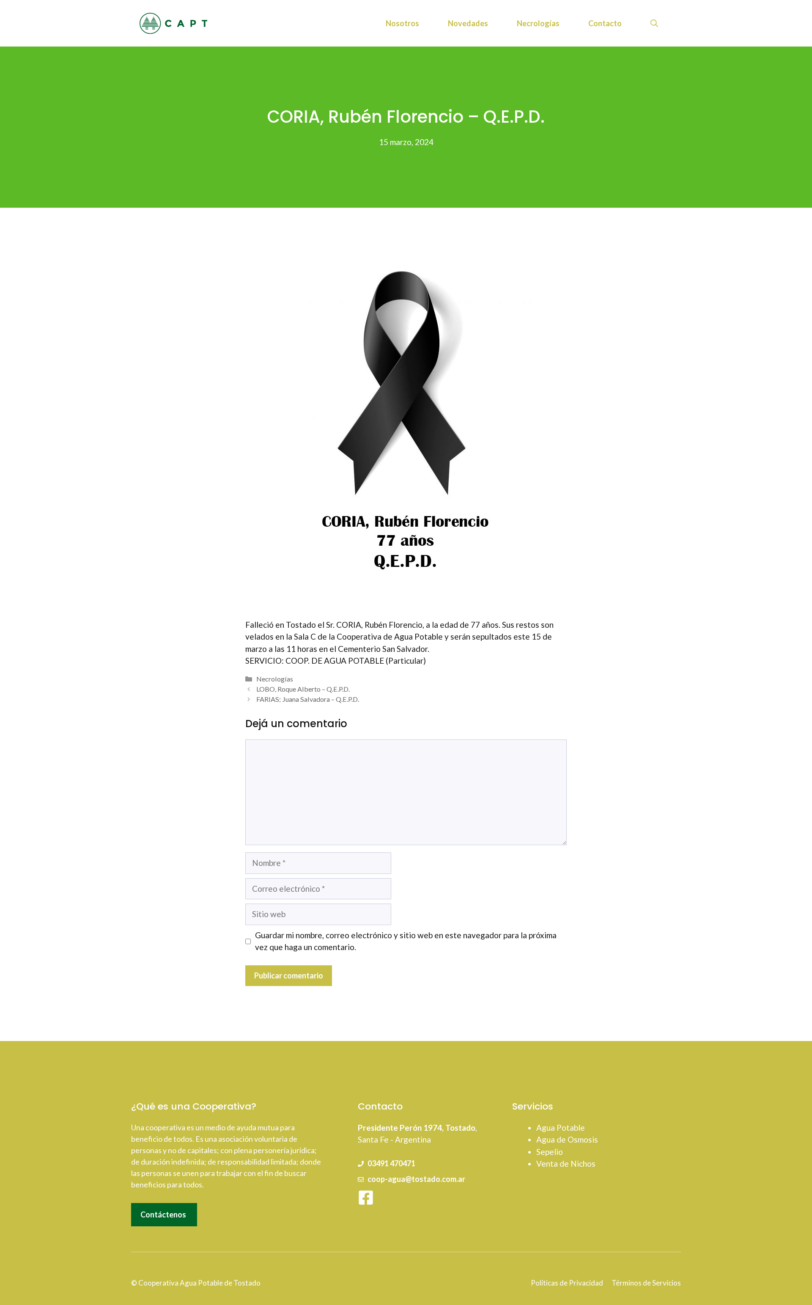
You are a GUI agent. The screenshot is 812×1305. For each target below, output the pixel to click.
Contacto (605, 23)
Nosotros (402, 23)
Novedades (468, 23)
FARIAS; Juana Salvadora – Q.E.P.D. (307, 699)
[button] (654, 23)
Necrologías (538, 23)
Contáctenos (163, 1214)
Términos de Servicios (646, 1282)
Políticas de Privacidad (567, 1282)
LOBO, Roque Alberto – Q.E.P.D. (303, 689)
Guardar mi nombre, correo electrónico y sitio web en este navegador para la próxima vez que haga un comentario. (406, 941)
